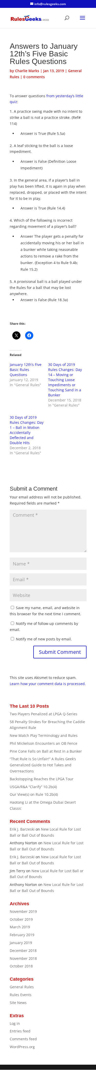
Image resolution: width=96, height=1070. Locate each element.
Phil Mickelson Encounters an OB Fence (43, 743)
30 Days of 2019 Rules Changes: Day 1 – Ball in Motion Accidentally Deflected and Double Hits (27, 430)
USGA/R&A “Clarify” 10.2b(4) (33, 786)
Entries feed (20, 1031)
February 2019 (22, 934)
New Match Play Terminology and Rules (44, 735)
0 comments (34, 76)
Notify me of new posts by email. (44, 639)
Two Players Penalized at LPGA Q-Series (43, 713)
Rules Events (20, 994)
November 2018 (23, 958)
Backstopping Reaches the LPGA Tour (41, 778)
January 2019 (21, 942)
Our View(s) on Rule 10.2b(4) (34, 794)
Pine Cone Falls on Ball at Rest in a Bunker (46, 751)
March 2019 (20, 927)
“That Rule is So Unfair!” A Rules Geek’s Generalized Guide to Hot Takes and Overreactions (43, 764)
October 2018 (21, 966)
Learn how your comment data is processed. (48, 683)
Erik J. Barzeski (22, 829)
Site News (18, 1002)
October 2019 (21, 919)
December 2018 (23, 950)
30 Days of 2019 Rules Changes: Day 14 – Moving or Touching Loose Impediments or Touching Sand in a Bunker (65, 379)
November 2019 (23, 911)
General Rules (22, 986)
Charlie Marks (27, 70)
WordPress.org (22, 1046)
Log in (15, 1023)
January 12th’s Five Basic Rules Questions (25, 369)
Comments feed (23, 1038)
